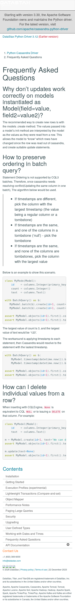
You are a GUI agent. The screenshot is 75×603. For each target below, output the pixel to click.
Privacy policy (26, 569)
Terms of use (41, 569)
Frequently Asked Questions (23, 539)
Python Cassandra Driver (22, 53)
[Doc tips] (7, 566)
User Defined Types (18, 528)
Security (11, 516)
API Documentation (18, 545)
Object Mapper (15, 499)
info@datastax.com (12, 560)
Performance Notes (17, 505)
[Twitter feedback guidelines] (11, 566)
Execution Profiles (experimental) (26, 488)
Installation (12, 476)
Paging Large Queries (19, 511)
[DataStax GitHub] (14, 566)
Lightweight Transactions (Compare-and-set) (33, 493)
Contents (13, 468)
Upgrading (12, 522)
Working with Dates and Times (24, 534)
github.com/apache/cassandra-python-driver (37, 28)
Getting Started (15, 482)
